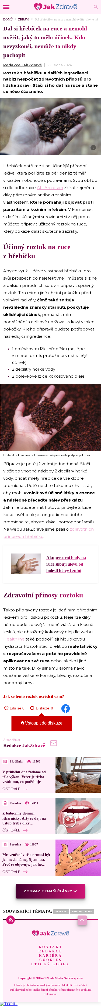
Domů (8, 19)
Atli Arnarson (50, 187)
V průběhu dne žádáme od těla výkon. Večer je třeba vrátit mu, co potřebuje (24, 777)
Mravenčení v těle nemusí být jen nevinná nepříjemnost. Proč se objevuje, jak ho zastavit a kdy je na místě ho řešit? (26, 864)
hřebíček (61, 911)
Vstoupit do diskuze (43, 723)
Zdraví (23, 19)
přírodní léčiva (82, 911)
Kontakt (50, 947)
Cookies (50, 960)
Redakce (50, 951)
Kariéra (50, 956)
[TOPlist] (9, 1003)
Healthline (14, 639)
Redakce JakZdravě (22, 65)
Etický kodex (50, 964)
